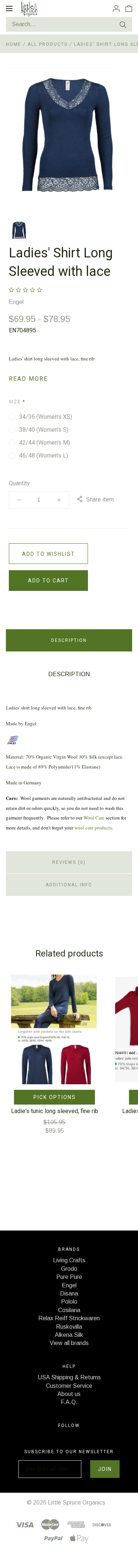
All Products (49, 44)
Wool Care (94, 817)
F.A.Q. (69, 1402)
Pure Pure (69, 1277)
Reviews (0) (69, 862)
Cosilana (69, 1310)
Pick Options (54, 1097)
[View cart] (128, 8)
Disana (69, 1293)
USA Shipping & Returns (69, 1377)
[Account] (116, 8)
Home (13, 44)
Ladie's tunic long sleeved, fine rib (54, 1111)
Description (69, 640)
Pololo (69, 1301)
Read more (28, 378)
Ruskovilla (69, 1327)
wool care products (93, 827)
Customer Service (69, 1386)
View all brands (69, 1343)
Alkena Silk (69, 1335)
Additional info (69, 884)
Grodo (69, 1269)
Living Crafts (69, 1260)
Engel (16, 302)
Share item (100, 499)
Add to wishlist (48, 554)
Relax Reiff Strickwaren (69, 1318)
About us (69, 1394)
